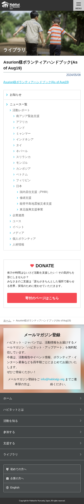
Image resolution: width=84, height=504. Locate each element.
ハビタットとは (13, 409)
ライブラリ (10, 454)
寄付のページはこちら (42, 298)
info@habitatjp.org (52, 379)
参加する (9, 432)
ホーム (7, 398)
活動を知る (10, 420)
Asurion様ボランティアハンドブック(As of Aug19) (36, 82)
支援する (9, 443)
